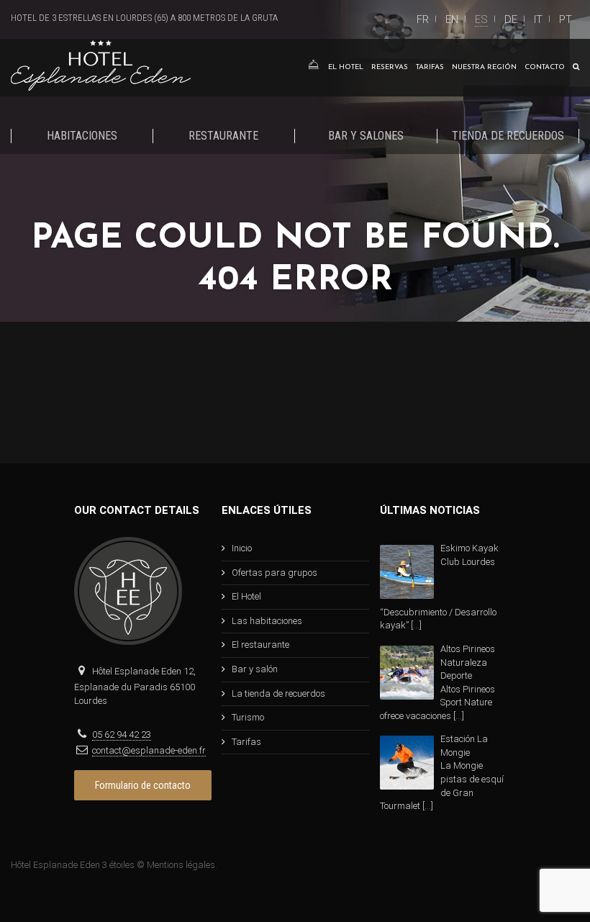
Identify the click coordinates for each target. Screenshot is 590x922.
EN (451, 19)
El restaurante (260, 644)
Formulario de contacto (143, 785)
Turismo (248, 717)
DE (510, 19)
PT (565, 19)
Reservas (389, 67)
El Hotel (345, 67)
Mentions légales (181, 864)
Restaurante (223, 136)
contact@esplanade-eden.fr (149, 750)
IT (538, 19)
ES (481, 19)
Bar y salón (255, 669)
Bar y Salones (366, 136)
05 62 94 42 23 (121, 734)
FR (423, 19)
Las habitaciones (267, 620)
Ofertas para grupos (274, 572)
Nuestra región (484, 67)
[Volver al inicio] (313, 67)
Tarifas (430, 67)
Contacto (545, 67)
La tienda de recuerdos (278, 693)
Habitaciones (82, 136)
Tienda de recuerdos (508, 136)
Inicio (242, 548)
